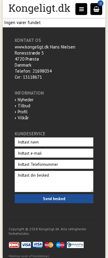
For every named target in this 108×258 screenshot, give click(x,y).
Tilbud (24, 106)
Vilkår (23, 118)
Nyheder (26, 99)
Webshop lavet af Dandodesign (29, 256)
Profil (23, 112)
